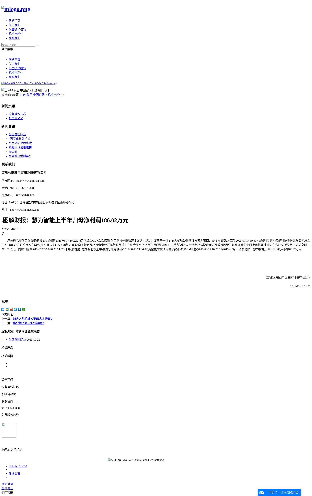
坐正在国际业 (17, 134)
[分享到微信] (23, 309)
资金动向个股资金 (20, 143)
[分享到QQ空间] (7, 309)
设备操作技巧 (17, 29)
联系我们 (14, 38)
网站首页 (14, 20)
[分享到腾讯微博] (15, 309)
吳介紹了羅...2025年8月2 (28, 323)
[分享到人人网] (19, 309)
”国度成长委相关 (19, 138)
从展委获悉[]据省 (20, 156)
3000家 (13, 151)
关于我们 (14, 25)
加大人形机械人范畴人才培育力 (33, 318)
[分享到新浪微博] (11, 309)
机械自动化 (16, 33)
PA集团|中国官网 (34, 94)
